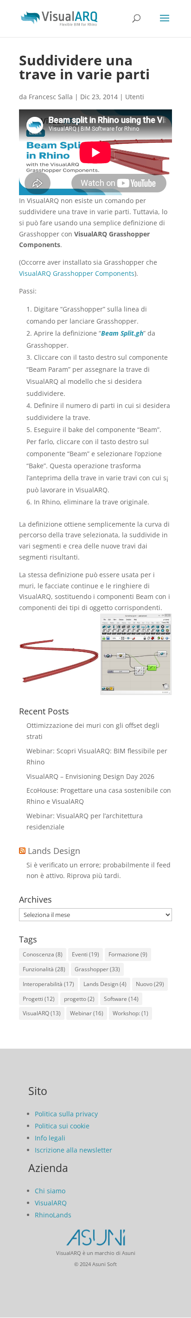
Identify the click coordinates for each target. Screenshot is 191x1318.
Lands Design (54, 850)
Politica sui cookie (62, 1125)
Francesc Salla (51, 96)
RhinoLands (53, 1214)
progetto (79, 999)
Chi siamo (50, 1190)
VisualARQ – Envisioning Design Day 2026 (90, 776)
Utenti (134, 96)
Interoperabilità (48, 984)
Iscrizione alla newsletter (73, 1150)
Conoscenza (43, 954)
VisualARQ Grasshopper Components (76, 273)
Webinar (86, 1013)
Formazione (127, 954)
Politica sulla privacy (66, 1113)
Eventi (85, 954)
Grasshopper (97, 969)
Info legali (50, 1137)
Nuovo (150, 984)
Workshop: (130, 1013)
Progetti (39, 999)
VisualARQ (42, 1013)
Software (121, 999)
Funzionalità (44, 969)
